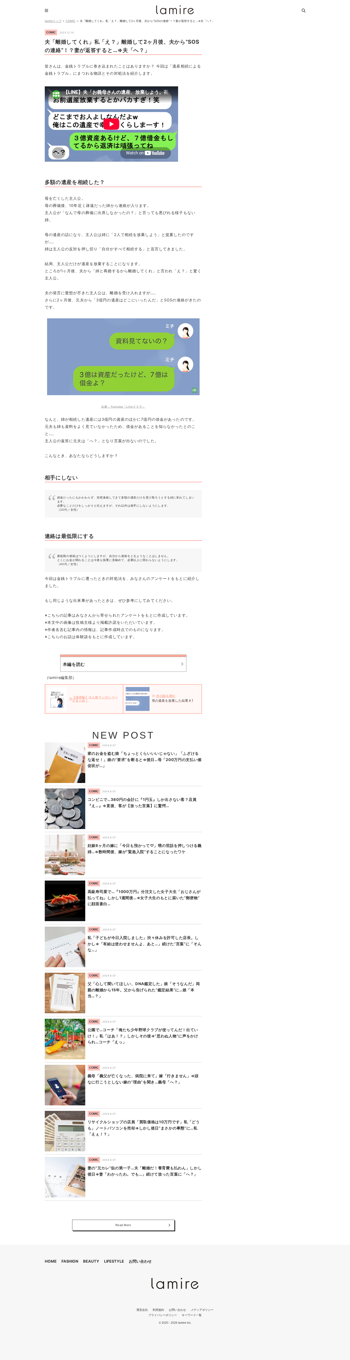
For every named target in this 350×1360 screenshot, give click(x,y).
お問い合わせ (140, 1261)
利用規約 (158, 1310)
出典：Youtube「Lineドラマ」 (123, 406)
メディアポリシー (202, 1310)
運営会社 (142, 1310)
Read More (123, 1225)
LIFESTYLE (114, 1261)
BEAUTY (91, 1261)
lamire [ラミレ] (175, 10)
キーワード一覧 (192, 1315)
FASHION (69, 1261)
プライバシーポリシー (162, 1315)
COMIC (70, 21)
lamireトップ (53, 21)
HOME (51, 1261)
